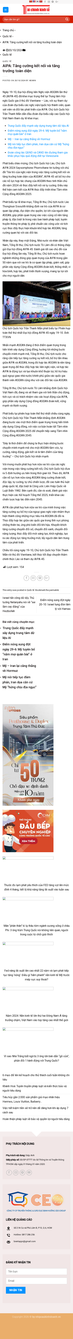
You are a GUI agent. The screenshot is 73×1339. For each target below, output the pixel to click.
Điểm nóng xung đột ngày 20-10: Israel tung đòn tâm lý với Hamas (54, 604)
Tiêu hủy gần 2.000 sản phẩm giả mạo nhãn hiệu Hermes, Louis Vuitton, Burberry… (31, 1099)
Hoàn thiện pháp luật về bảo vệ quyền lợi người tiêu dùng (36, 1119)
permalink (54, 590)
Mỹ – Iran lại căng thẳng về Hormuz (29, 139)
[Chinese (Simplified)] (30, 1)
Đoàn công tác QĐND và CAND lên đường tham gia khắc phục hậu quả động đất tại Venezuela (38, 154)
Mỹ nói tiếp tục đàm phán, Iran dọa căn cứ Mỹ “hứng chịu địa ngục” (19, 682)
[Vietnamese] (40, 1)
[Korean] (37, 1)
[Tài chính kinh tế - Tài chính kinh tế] (36, 10)
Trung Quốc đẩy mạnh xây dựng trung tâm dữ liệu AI (38, 125)
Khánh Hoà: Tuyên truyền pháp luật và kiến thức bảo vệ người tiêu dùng (35, 1088)
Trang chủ (8, 30)
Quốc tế (7, 36)
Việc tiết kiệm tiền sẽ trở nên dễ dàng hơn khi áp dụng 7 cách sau (35, 1110)
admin (32, 80)
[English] (33, 1)
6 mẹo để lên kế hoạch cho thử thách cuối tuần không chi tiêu (36, 1077)
